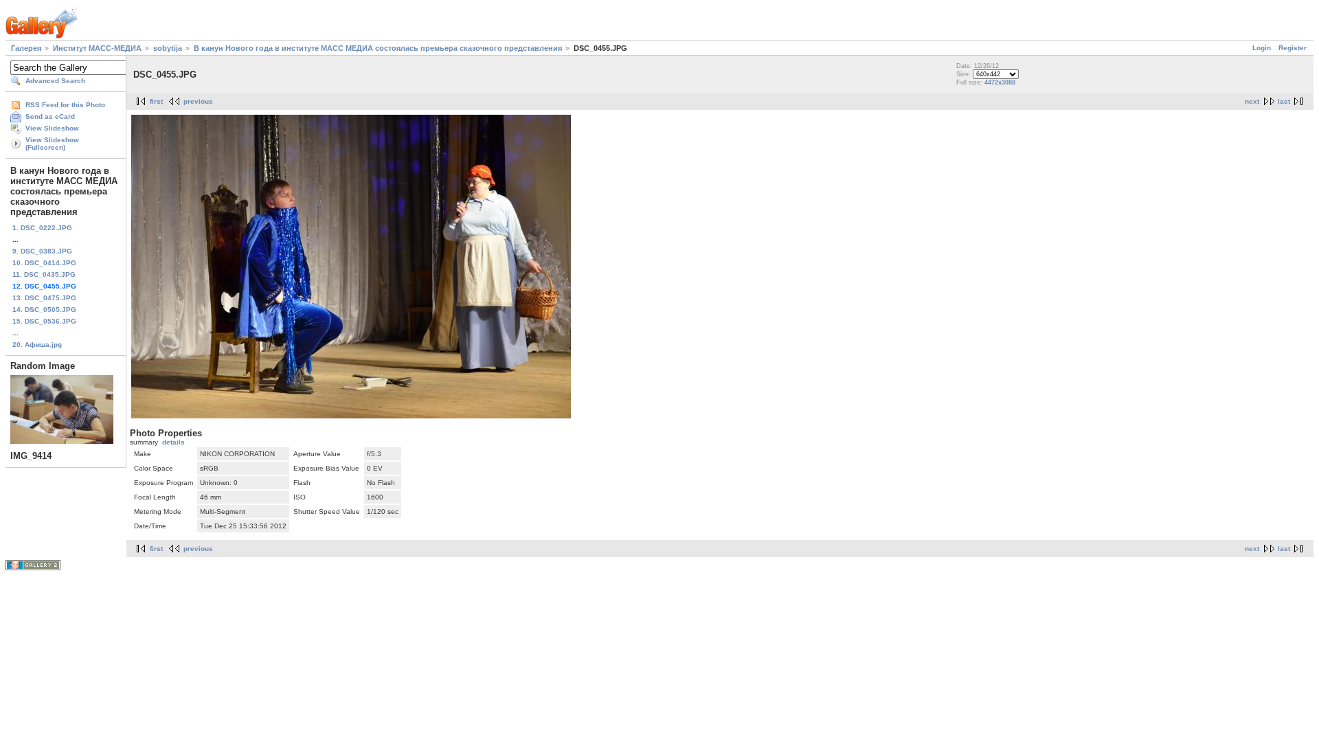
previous (198, 101)
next (1252, 101)
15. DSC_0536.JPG (44, 321)
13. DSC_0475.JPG (44, 298)
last (1284, 101)
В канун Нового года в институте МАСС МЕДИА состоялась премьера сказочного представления (378, 48)
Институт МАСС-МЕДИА (97, 48)
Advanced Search (55, 81)
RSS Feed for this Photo (65, 105)
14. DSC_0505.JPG (44, 309)
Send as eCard (50, 116)
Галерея (26, 48)
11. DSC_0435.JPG (44, 274)
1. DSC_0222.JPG (42, 228)
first (156, 101)
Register (1292, 48)
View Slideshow (52, 128)
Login (1261, 48)
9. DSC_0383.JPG (42, 251)
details (173, 442)
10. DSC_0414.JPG (44, 263)
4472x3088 (999, 82)
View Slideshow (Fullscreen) (52, 143)
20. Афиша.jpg (37, 344)
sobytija (167, 48)
